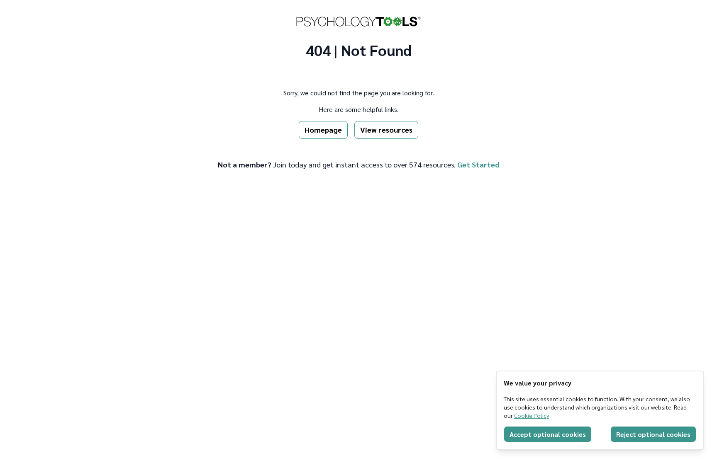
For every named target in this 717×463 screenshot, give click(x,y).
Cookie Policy (531, 415)
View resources (386, 129)
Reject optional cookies (653, 434)
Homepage (323, 129)
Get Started (478, 164)
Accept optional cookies (548, 434)
